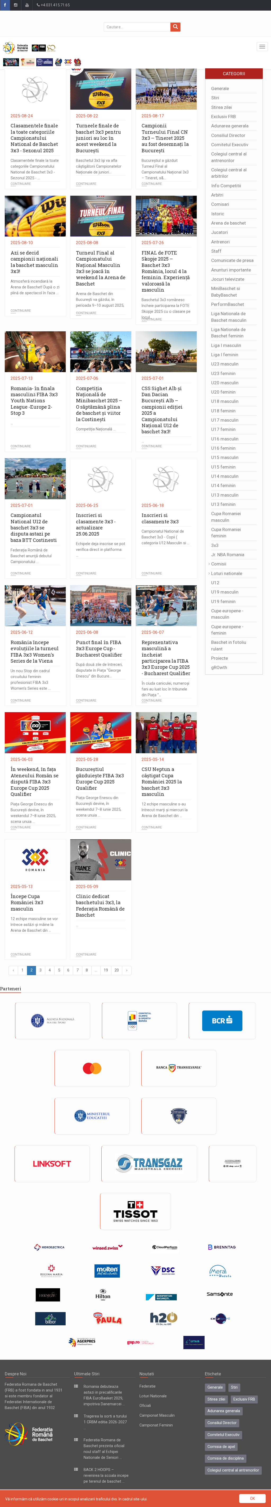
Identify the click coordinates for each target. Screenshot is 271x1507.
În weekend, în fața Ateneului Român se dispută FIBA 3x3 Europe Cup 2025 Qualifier (34, 781)
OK (252, 1498)
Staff (216, 251)
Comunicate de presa (232, 260)
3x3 (215, 545)
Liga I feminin (224, 354)
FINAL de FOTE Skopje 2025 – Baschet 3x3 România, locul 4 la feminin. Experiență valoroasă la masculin (166, 271)
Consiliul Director (228, 135)
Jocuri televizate (227, 279)
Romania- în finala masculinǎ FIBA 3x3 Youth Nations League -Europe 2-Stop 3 (34, 400)
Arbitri (217, 195)
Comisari (220, 204)
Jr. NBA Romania (227, 554)
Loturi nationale (226, 573)
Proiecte (219, 658)
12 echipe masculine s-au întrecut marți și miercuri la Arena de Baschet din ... (165, 810)
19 (106, 970)
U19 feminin (223, 601)
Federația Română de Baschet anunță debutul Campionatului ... (31, 556)
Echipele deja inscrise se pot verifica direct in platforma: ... (100, 550)
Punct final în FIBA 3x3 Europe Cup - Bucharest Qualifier (99, 648)
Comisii (218, 564)
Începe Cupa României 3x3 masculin (27, 902)
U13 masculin (224, 495)
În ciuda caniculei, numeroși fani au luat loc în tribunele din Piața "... (165, 689)
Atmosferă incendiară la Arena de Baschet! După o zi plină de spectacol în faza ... (35, 287)
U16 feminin (223, 448)
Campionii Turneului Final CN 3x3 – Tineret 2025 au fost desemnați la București (165, 138)
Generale (220, 88)
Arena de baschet (228, 223)
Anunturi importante (231, 270)
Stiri (215, 97)
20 (117, 970)
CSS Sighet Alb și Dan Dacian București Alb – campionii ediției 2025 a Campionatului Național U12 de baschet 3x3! (162, 410)
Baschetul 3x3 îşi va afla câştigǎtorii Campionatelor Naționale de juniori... (98, 166)
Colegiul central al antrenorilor (233, 1470)
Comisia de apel (221, 1446)
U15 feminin (223, 467)
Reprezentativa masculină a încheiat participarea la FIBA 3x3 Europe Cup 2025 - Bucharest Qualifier (166, 657)
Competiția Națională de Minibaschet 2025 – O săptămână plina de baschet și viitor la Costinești (99, 403)
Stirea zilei (221, 107)
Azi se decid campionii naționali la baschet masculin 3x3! (34, 261)
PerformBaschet (227, 304)
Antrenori (220, 241)
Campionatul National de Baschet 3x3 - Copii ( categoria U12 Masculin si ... (165, 537)
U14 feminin (223, 485)
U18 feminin (223, 410)
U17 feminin (223, 429)
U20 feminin (223, 392)
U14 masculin (224, 476)
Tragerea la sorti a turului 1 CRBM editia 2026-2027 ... (105, 1422)
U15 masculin (224, 457)
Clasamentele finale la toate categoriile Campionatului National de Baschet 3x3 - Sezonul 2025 (34, 138)
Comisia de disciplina (225, 1458)
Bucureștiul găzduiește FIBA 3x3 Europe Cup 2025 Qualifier (100, 778)
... (12, 423)
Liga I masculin (226, 345)
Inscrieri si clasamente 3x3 (160, 518)
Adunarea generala (230, 125)
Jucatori (219, 232)
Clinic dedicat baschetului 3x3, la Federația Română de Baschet (100, 905)
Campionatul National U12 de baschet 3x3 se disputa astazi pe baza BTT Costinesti (34, 527)
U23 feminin (223, 373)
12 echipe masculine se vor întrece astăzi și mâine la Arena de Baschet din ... (34, 925)
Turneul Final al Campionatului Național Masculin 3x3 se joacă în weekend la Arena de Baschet (100, 268)
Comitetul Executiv (229, 144)
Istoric (217, 213)
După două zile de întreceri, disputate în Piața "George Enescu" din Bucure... (99, 670)
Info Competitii (226, 185)
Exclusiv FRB (223, 116)
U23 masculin (224, 364)
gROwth (219, 667)
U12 (215, 582)
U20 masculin (224, 382)
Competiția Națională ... (96, 429)
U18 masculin (224, 401)
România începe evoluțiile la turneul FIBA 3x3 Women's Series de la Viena (35, 651)
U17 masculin (224, 420)
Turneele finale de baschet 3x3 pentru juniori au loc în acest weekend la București (98, 138)
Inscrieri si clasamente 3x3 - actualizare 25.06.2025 (96, 524)
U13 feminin (223, 504)
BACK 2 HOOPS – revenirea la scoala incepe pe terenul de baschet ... (106, 1476)
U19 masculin (224, 592)
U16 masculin (224, 439)
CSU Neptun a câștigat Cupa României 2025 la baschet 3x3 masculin (162, 781)
